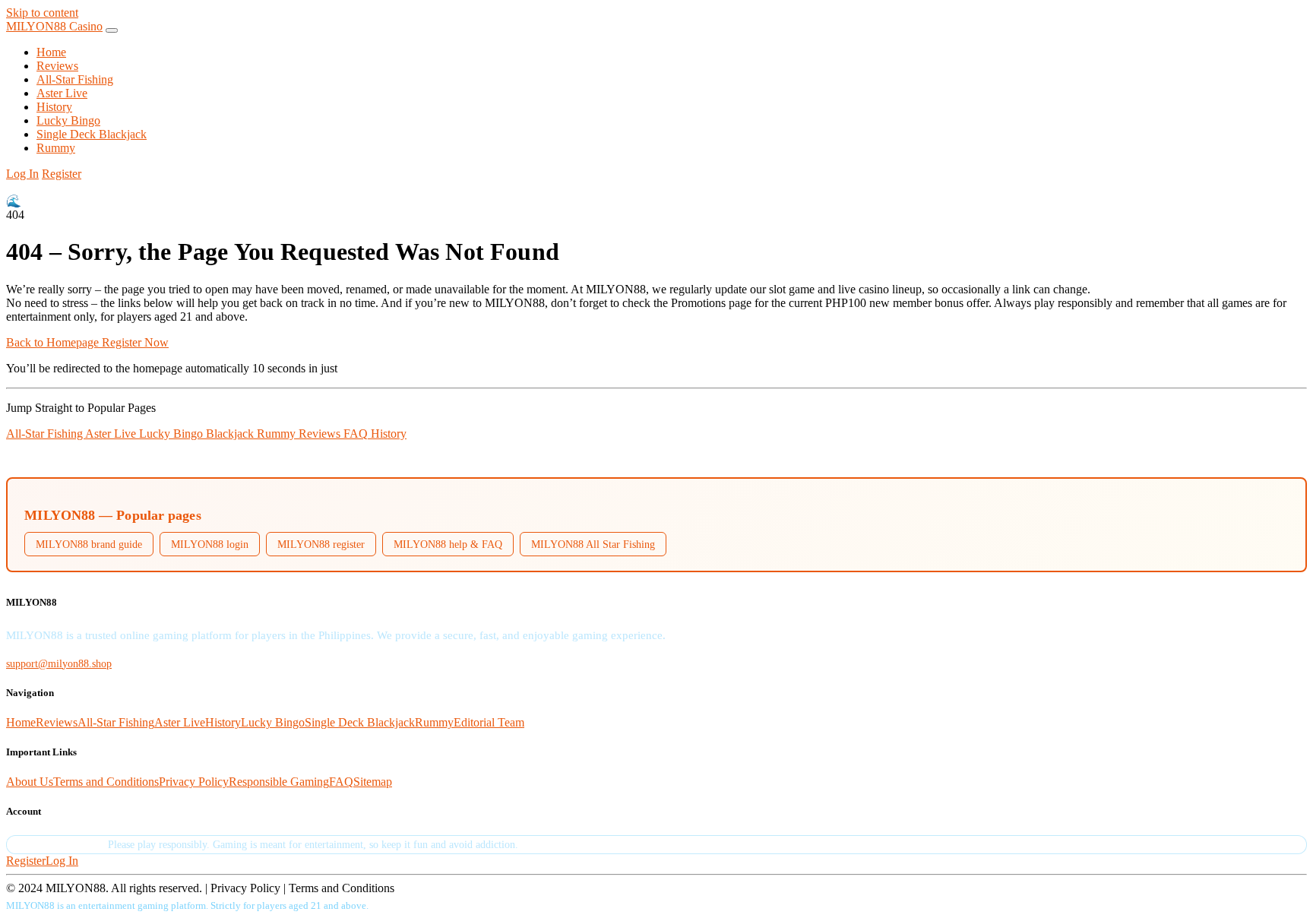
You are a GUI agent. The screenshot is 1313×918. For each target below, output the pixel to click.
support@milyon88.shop (59, 663)
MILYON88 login (209, 544)
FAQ (357, 433)
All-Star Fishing (74, 79)
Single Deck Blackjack (91, 134)
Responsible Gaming (279, 781)
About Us (29, 781)
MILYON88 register (321, 544)
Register (61, 173)
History (54, 106)
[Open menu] (112, 30)
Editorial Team (489, 722)
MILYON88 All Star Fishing (593, 544)
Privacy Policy (194, 781)
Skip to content (42, 12)
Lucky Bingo (68, 120)
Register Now (135, 342)
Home (51, 52)
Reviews (57, 65)
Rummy (55, 147)
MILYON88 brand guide (89, 544)
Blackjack (231, 433)
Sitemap (372, 781)
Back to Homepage (54, 342)
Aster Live (61, 93)
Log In (22, 173)
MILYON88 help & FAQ (448, 544)
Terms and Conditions (106, 781)
